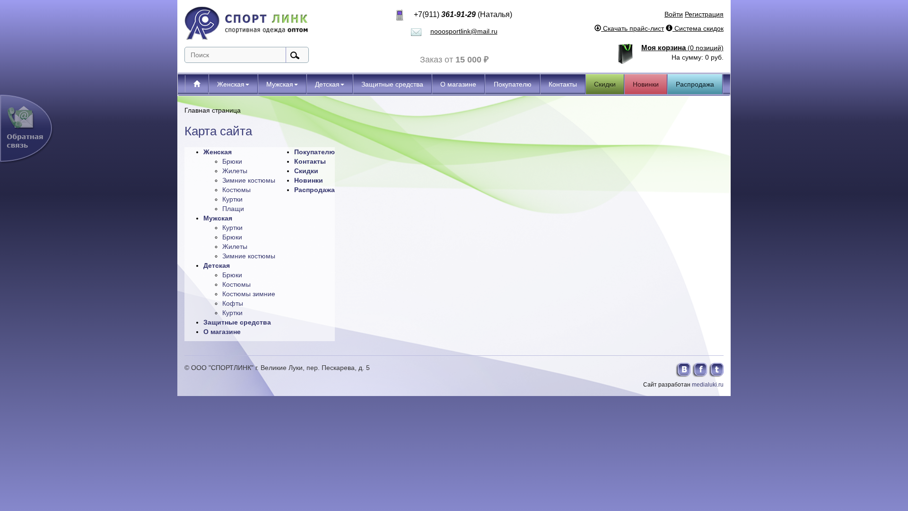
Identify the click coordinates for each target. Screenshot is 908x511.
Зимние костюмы (248, 180)
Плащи (233, 208)
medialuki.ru (708, 384)
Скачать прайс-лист (632, 28)
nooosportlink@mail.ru (464, 31)
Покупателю (513, 84)
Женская (230, 84)
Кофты (232, 303)
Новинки (646, 84)
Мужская (279, 84)
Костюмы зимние (248, 294)
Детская (327, 84)
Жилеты (234, 171)
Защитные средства (392, 84)
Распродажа (695, 84)
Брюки (232, 161)
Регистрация (704, 14)
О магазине (458, 84)
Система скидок (698, 28)
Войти (673, 14)
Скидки (605, 84)
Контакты (563, 84)
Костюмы (236, 190)
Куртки (232, 199)
